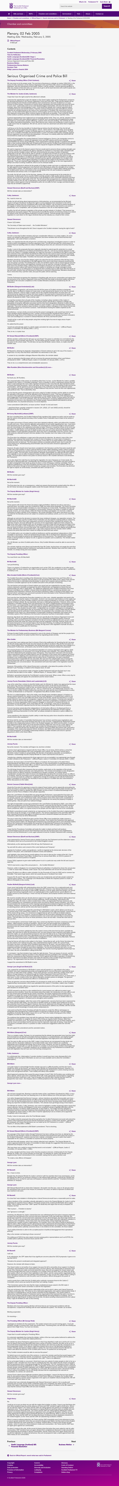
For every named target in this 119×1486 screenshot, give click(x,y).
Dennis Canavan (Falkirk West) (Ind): (20, 784)
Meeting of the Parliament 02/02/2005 (79, 18)
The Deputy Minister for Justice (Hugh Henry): (23, 491)
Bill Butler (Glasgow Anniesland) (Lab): (20, 286)
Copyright (10, 1463)
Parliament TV (93, 2)
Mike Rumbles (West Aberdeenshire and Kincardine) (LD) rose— (29, 367)
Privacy (10, 1472)
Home (9, 18)
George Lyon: (12, 1162)
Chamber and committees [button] (48, 14)
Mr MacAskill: (12, 479)
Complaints (38, 1472)
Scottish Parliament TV (69, 1470)
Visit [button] (78, 14)
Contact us (99, 14)
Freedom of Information (15, 1470)
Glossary (64, 1463)
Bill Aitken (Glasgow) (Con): (16, 1032)
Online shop (65, 1472)
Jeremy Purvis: (12, 744)
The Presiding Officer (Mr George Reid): (21, 1321)
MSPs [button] (31, 14)
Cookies (10, 1465)
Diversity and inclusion (42, 1467)
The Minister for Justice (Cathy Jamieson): (22, 94)
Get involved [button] (67, 14)
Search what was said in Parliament (54, 18)
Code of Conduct (67, 1465)
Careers (37, 1463)
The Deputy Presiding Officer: (17, 554)
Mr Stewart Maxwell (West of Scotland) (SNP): (23, 336)
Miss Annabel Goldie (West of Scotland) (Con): (23, 575)
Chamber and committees (21, 18)
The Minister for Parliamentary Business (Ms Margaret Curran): (29, 630)
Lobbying (37, 1470)
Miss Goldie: (11, 639)
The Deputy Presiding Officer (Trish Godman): (23, 80)
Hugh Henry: (11, 1398)
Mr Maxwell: (11, 1170)
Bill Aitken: (11, 1064)
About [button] (88, 14)
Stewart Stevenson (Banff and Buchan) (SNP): (23, 188)
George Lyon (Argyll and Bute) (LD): (19, 966)
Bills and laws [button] (18, 14)
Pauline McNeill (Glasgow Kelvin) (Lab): (21, 884)
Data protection (12, 1467)
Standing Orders (67, 1467)
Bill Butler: (11, 348)
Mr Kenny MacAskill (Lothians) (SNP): (20, 413)
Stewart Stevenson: (14, 219)
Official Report (36, 18)
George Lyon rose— (14, 1083)
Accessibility (38, 1465)
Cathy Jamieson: (13, 195)
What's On (83, 2)
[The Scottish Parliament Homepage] (9, 14)
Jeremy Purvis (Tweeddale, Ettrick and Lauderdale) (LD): (27, 681)
